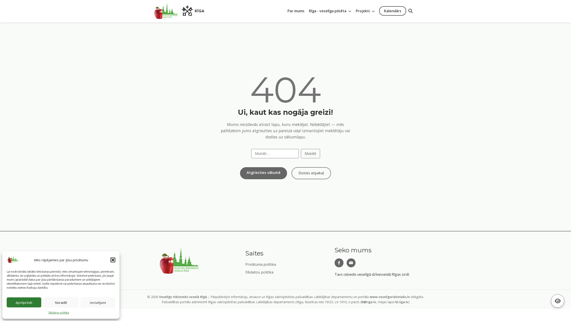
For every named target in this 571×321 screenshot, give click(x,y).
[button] (113, 260)
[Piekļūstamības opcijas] (557, 301)
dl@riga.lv (368, 302)
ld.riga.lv (401, 302)
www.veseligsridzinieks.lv (390, 297)
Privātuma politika (260, 264)
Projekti (363, 10)
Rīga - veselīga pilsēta (328, 10)
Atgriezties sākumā (263, 172)
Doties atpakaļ (311, 173)
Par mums (296, 10)
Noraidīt (61, 302)
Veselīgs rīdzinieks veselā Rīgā (183, 297)
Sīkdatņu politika (259, 272)
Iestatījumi (98, 302)
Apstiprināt (24, 302)
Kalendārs (392, 10)
